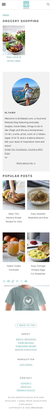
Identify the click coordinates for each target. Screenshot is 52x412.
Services (26, 387)
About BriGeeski (26, 339)
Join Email (26, 365)
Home (6, 15)
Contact (26, 383)
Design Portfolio (26, 350)
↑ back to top (26, 325)
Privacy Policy (26, 390)
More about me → (26, 163)
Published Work (26, 346)
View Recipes (26, 343)
